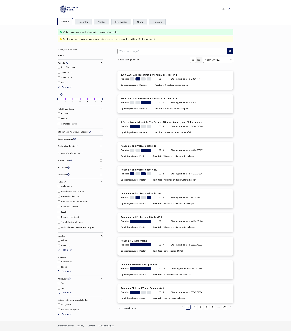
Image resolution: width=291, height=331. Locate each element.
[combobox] (175, 51)
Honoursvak (63, 160)
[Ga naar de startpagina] (82, 9)
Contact (91, 325)
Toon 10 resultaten (126, 308)
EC (59, 94)
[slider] (58, 99)
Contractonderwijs (66, 146)
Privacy (80, 325)
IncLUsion (62, 167)
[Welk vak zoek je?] (230, 51)
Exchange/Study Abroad (69, 153)
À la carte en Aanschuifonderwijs (73, 131)
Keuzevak (62, 174)
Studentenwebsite (65, 325)
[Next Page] (231, 307)
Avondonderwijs (65, 139)
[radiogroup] (196, 60)
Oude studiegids (106, 325)
